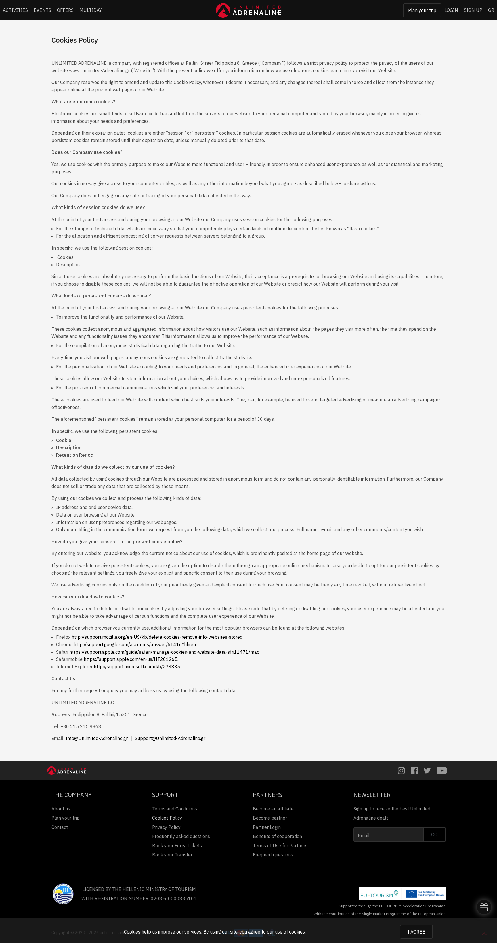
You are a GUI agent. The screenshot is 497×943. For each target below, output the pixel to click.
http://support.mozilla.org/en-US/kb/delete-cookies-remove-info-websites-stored (157, 637)
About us (60, 809)
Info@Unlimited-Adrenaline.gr (97, 738)
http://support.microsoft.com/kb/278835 (137, 667)
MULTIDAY (90, 10)
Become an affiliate (273, 809)
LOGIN (451, 10)
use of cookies (290, 932)
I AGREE (416, 932)
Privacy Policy (166, 827)
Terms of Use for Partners (280, 845)
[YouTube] (442, 770)
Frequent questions (273, 855)
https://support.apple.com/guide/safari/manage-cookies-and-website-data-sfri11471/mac (164, 652)
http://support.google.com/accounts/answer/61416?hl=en (135, 644)
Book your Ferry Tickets (177, 845)
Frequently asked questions (181, 836)
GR (491, 10)
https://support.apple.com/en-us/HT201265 (130, 659)
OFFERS (65, 10)
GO (434, 834)
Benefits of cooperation (277, 836)
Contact (59, 827)
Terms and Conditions (174, 809)
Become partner (270, 818)
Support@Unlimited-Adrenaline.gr (170, 738)
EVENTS (42, 10)
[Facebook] (414, 770)
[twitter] (427, 770)
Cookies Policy (167, 818)
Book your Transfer (172, 855)
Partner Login (267, 827)
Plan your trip (422, 10)
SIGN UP (473, 10)
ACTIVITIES (15, 10)
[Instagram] (401, 770)
